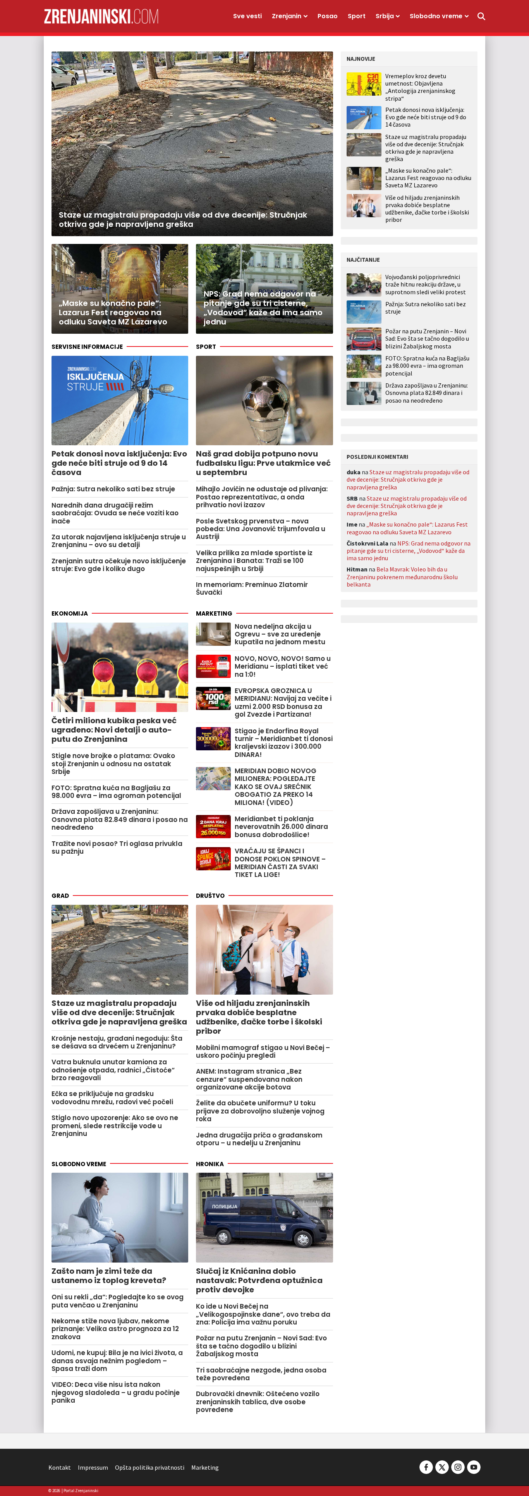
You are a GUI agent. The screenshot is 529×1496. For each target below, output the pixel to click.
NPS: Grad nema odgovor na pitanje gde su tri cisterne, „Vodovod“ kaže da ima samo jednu (409, 550)
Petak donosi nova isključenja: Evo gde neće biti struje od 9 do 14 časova (425, 117)
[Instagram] (458, 1466)
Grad (60, 896)
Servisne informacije (87, 347)
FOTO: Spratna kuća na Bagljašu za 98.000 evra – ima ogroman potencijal (427, 366)
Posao (328, 16)
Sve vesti (247, 16)
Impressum (93, 1467)
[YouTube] (473, 1466)
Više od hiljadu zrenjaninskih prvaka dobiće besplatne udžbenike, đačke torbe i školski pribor (427, 209)
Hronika (210, 1164)
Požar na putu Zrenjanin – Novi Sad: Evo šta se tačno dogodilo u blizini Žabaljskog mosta (427, 339)
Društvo (210, 896)
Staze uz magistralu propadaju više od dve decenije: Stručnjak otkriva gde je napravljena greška (425, 148)
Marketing (214, 613)
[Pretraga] (481, 16)
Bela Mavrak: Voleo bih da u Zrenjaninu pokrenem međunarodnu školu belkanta (402, 576)
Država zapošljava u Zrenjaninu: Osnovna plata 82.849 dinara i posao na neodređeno (426, 393)
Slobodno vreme (436, 16)
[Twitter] (442, 1466)
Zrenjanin (286, 16)
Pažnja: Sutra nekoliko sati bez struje (425, 307)
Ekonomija (70, 613)
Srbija (385, 16)
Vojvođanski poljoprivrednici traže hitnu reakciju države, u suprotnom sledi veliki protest (425, 284)
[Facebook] (426, 1466)
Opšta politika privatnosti (149, 1467)
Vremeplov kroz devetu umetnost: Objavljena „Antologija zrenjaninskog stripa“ (420, 87)
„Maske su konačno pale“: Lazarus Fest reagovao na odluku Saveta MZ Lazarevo (428, 177)
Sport (357, 16)
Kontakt (59, 1467)
